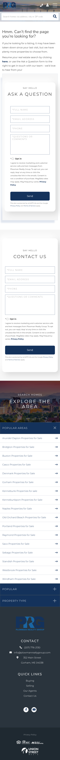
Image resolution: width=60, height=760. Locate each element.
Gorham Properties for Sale (17, 482)
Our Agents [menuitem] (30, 691)
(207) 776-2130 (41, 5)
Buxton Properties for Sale (17, 456)
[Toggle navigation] (55, 5)
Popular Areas (15, 428)
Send (30, 196)
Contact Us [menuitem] (30, 696)
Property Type (14, 600)
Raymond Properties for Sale (18, 535)
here (5, 61)
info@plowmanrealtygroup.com (32, 652)
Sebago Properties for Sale (17, 552)
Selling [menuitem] (30, 686)
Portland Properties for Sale (18, 526)
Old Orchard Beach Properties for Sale (24, 517)
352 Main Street (32, 660)
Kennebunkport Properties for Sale (22, 500)
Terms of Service (30, 206)
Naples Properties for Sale (17, 508)
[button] (55, 16)
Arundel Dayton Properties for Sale (22, 438)
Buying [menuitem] (30, 680)
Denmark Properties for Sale (18, 473)
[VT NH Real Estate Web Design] (30, 751)
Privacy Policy (15, 206)
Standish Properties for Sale (18, 561)
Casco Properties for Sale (16, 464)
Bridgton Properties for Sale (18, 447)
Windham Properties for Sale (19, 579)
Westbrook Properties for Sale (19, 570)
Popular (9, 589)
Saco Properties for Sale (15, 544)
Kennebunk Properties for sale (19, 491)
